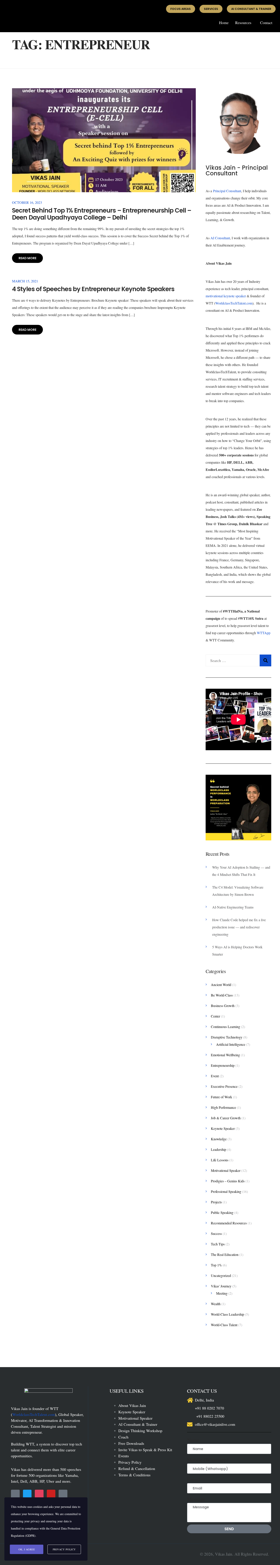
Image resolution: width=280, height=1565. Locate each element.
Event (215, 1076)
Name (193, 1440)
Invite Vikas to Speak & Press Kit (145, 1449)
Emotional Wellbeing (225, 1055)
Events (123, 1455)
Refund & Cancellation (136, 1468)
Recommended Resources (229, 1223)
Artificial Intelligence (230, 1044)
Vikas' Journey (221, 1286)
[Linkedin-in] (63, 1494)
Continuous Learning (225, 1026)
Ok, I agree (26, 1549)
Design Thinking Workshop (140, 1430)
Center (215, 1016)
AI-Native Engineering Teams (233, 907)
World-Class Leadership (227, 1314)
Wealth (215, 1303)
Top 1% (216, 1265)
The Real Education (224, 1254)
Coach (123, 1437)
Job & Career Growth (226, 1118)
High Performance (223, 1107)
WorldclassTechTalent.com (233, 303)
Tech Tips (218, 1244)
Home (224, 22)
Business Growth (222, 1005)
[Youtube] (51, 1494)
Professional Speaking (226, 1191)
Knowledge (219, 1139)
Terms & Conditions (134, 1474)
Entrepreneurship (222, 1065)
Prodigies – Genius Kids (228, 1181)
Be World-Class (222, 995)
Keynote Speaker (223, 1128)
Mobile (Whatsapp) (207, 1459)
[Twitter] (27, 1494)
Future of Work (221, 1097)
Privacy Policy (130, 1462)
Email (193, 1479)
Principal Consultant (227, 190)
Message (196, 1499)
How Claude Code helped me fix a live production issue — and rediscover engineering (239, 927)
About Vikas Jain (132, 1405)
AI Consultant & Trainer (137, 1424)
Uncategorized (221, 1275)
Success (216, 1233)
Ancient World (221, 984)
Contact (266, 22)
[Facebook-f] (15, 1494)
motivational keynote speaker (226, 296)
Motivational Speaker (225, 1170)
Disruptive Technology (226, 1037)
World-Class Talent (224, 1324)
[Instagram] (39, 1494)
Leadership (218, 1149)
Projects (216, 1202)
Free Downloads (131, 1443)
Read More (27, 258)
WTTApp (263, 632)
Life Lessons (219, 1160)
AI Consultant (220, 238)
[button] (244, 22)
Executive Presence (224, 1086)
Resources (243, 22)
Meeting (222, 1293)
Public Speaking (222, 1212)
